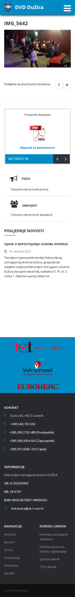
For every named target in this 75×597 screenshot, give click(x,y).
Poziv (26, 179)
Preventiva (11, 565)
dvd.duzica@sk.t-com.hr (27, 508)
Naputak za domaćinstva (37, 147)
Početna (10, 534)
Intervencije (12, 557)
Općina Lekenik (50, 559)
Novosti (9, 542)
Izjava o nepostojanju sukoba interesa (36, 244)
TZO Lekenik (48, 567)
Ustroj (8, 550)
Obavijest (29, 205)
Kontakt (9, 573)
